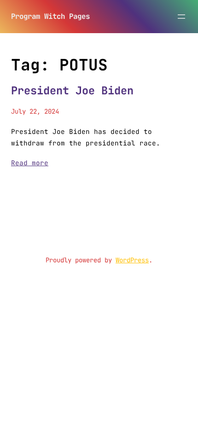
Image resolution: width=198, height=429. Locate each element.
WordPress (132, 260)
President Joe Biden (72, 90)
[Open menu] (181, 16)
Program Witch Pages (50, 16)
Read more (29, 162)
